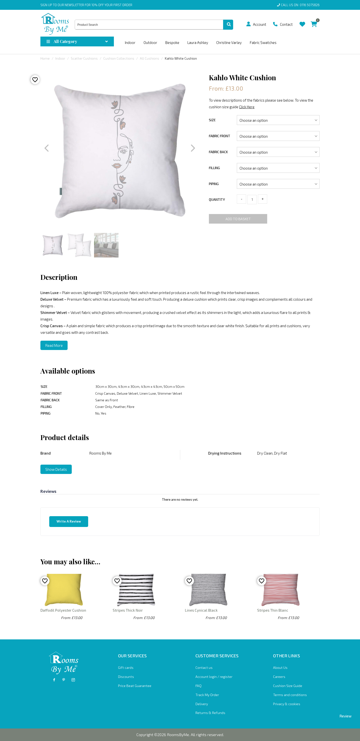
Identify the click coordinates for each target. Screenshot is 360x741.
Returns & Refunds (210, 713)
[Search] (228, 25)
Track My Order (207, 695)
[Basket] (314, 20)
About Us (280, 667)
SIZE (212, 120)
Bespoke (172, 42)
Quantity (217, 199)
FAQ (198, 686)
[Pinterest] (63, 680)
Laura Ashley (197, 42)
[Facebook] (54, 680)
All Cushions (149, 58)
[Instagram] (73, 680)
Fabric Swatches (263, 42)
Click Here (246, 107)
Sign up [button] (46, 5)
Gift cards (125, 667)
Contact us (204, 667)
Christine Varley (229, 42)
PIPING (214, 184)
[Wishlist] (302, 20)
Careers (279, 676)
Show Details (56, 469)
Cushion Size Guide (287, 686)
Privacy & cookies (286, 704)
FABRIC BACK (218, 152)
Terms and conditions (290, 695)
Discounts (126, 676)
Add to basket (238, 219)
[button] (248, 24)
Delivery (201, 704)
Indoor (130, 42)
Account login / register (213, 676)
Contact (286, 24)
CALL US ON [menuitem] (300, 5)
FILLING (214, 168)
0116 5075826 (309, 5)
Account (259, 24)
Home (45, 58)
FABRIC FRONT (219, 136)
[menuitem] (250, 24)
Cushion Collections (118, 58)
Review (345, 716)
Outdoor (150, 42)
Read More (54, 345)
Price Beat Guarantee (134, 686)
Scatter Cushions (84, 58)
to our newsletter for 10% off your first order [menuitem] (86, 5)
